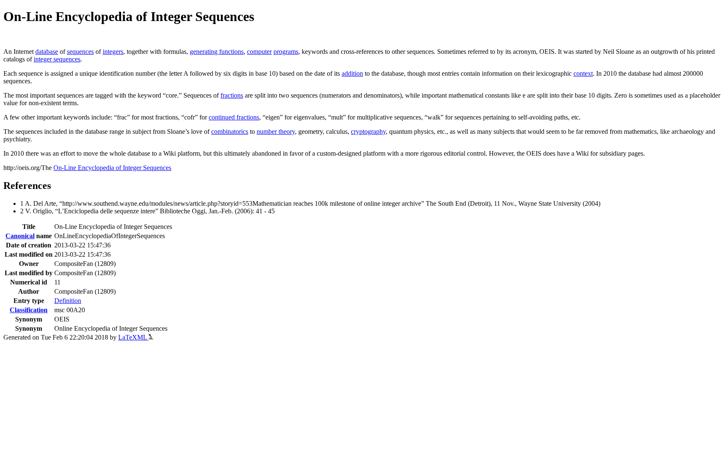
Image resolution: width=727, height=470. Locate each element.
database (46, 51)
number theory (276, 131)
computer (259, 51)
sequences (80, 51)
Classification (29, 309)
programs (285, 51)
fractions (231, 95)
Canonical (19, 235)
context (583, 73)
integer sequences (57, 59)
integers (113, 51)
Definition (67, 300)
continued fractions (234, 117)
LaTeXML (133, 337)
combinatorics (229, 131)
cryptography (368, 131)
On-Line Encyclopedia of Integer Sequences (112, 167)
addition (352, 73)
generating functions (217, 51)
